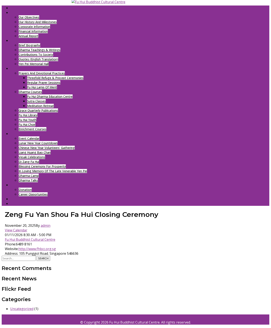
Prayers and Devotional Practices (42, 73)
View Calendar (16, 230)
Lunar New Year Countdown (38, 143)
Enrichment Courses (32, 129)
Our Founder (21, 40)
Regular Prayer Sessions (43, 82)
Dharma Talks (28, 180)
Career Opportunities (33, 194)
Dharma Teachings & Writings (39, 50)
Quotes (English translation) (38, 59)
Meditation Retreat (40, 106)
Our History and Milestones (38, 22)
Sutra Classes (36, 101)
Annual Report (28, 36)
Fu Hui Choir (27, 124)
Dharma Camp (29, 176)
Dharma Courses (30, 92)
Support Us (20, 185)
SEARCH (43, 258)
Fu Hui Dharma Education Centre (50, 96)
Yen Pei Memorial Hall (34, 64)
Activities (19, 68)
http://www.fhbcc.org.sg (37, 248)
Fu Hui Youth (27, 120)
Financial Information (33, 31)
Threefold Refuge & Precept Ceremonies (55, 78)
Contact (18, 199)
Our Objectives (29, 17)
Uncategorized (21, 308)
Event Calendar (29, 138)
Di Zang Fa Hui (29, 162)
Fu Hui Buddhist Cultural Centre (30, 239)
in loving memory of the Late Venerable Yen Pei (53, 171)
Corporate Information (34, 27)
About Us (18, 12)
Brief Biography (29, 45)
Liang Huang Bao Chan (35, 152)
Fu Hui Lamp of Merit (42, 87)
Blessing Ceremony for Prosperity (42, 166)
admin (45, 225)
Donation (25, 190)
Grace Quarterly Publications (38, 110)
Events (16, 133)
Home (15, 8)
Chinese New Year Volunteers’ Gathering (47, 148)
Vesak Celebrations (32, 157)
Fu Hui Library (28, 115)
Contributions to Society (36, 55)
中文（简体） (19, 203)
